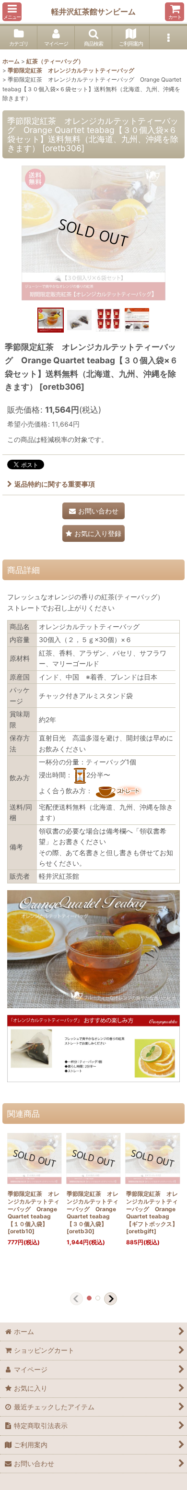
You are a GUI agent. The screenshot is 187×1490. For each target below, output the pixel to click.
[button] (12, 11)
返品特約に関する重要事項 (54, 484)
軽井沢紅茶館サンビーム (93, 11)
